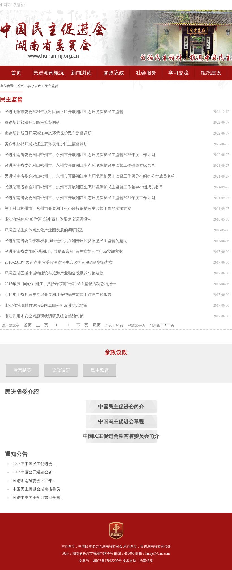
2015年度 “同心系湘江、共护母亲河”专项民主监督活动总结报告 (60, 284)
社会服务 (146, 73)
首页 (16, 73)
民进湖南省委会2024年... (34, 481)
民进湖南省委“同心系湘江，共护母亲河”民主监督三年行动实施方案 (64, 251)
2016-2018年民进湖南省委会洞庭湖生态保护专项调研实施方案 (59, 262)
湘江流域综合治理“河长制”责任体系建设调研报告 (48, 219)
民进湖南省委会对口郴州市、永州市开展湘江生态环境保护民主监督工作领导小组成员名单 (84, 187)
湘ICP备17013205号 (107, 561)
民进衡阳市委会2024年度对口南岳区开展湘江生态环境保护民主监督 (64, 112)
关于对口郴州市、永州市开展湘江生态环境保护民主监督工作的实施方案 (68, 208)
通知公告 (16, 454)
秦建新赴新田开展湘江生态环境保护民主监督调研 (48, 133)
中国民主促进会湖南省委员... (38, 489)
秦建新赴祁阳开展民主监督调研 (32, 122)
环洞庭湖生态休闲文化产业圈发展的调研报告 (44, 230)
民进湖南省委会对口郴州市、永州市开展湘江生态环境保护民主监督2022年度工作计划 (80, 155)
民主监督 (51, 86)
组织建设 (211, 73)
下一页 (82, 325)
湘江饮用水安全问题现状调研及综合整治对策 (44, 316)
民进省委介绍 (22, 391)
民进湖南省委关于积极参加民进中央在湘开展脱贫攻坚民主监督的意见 (66, 241)
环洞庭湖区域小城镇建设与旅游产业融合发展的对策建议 (54, 273)
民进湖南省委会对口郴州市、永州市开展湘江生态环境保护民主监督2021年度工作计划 (80, 198)
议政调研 (61, 370)
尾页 (97, 325)
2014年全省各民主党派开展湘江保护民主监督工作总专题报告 (58, 295)
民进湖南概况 (48, 73)
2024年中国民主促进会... (34, 464)
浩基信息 (146, 561)
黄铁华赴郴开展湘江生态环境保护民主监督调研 (46, 144)
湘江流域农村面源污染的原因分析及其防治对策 (46, 305)
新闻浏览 (81, 73)
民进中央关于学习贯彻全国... (38, 498)
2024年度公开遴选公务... (34, 472)
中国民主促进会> (13, 5)
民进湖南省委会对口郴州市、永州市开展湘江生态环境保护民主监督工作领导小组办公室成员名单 (90, 176)
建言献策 (22, 370)
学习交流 (178, 73)
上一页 (42, 325)
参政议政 (114, 73)
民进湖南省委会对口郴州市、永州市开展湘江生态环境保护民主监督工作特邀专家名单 (80, 165)
